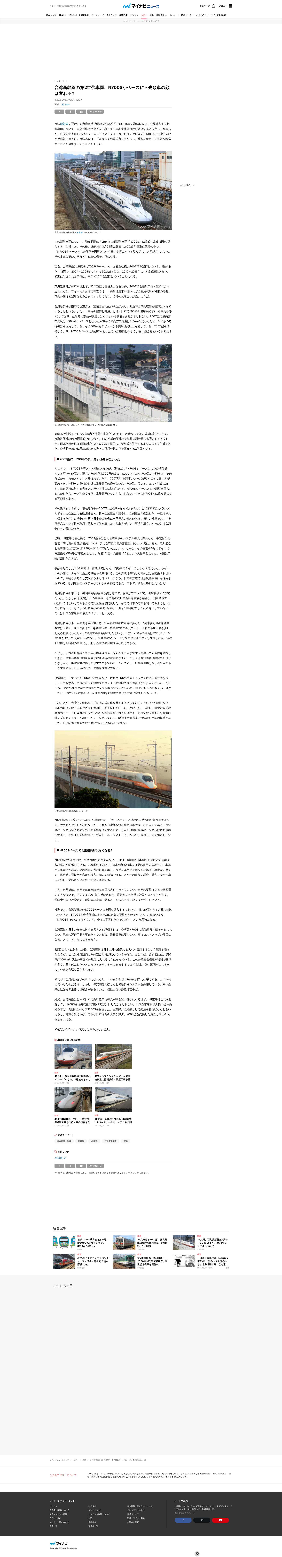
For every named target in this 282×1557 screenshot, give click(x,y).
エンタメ (134, 15)
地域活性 (160, 15)
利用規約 (92, 1506)
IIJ (171, 15)
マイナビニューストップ (59, 1460)
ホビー (144, 15)
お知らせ (53, 1506)
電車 (126, 1141)
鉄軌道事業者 (111, 1141)
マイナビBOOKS (218, 15)
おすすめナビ (202, 15)
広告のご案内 (55, 1518)
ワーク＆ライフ (109, 15)
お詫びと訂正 (133, 1522)
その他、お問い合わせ (59, 1522)
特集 (152, 15)
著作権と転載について (59, 1510)
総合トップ (51, 15)
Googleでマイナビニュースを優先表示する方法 (141, 21)
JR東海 (79, 232)
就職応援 (123, 15)
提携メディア (133, 1514)
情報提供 (92, 1522)
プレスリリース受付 (136, 1510)
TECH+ (62, 15)
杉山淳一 (66, 104)
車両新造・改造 (64, 1141)
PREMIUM (84, 15)
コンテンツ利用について (99, 1514)
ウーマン (96, 15)
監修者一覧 (93, 1526)
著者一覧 (53, 1526)
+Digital (73, 15)
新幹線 (64, 123)
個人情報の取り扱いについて (139, 1506)
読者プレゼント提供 (58, 1514)
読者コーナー (187, 15)
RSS (90, 1518)
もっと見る (185, 185)
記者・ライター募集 (136, 1518)
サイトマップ (94, 1510)
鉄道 (84, 1460)
